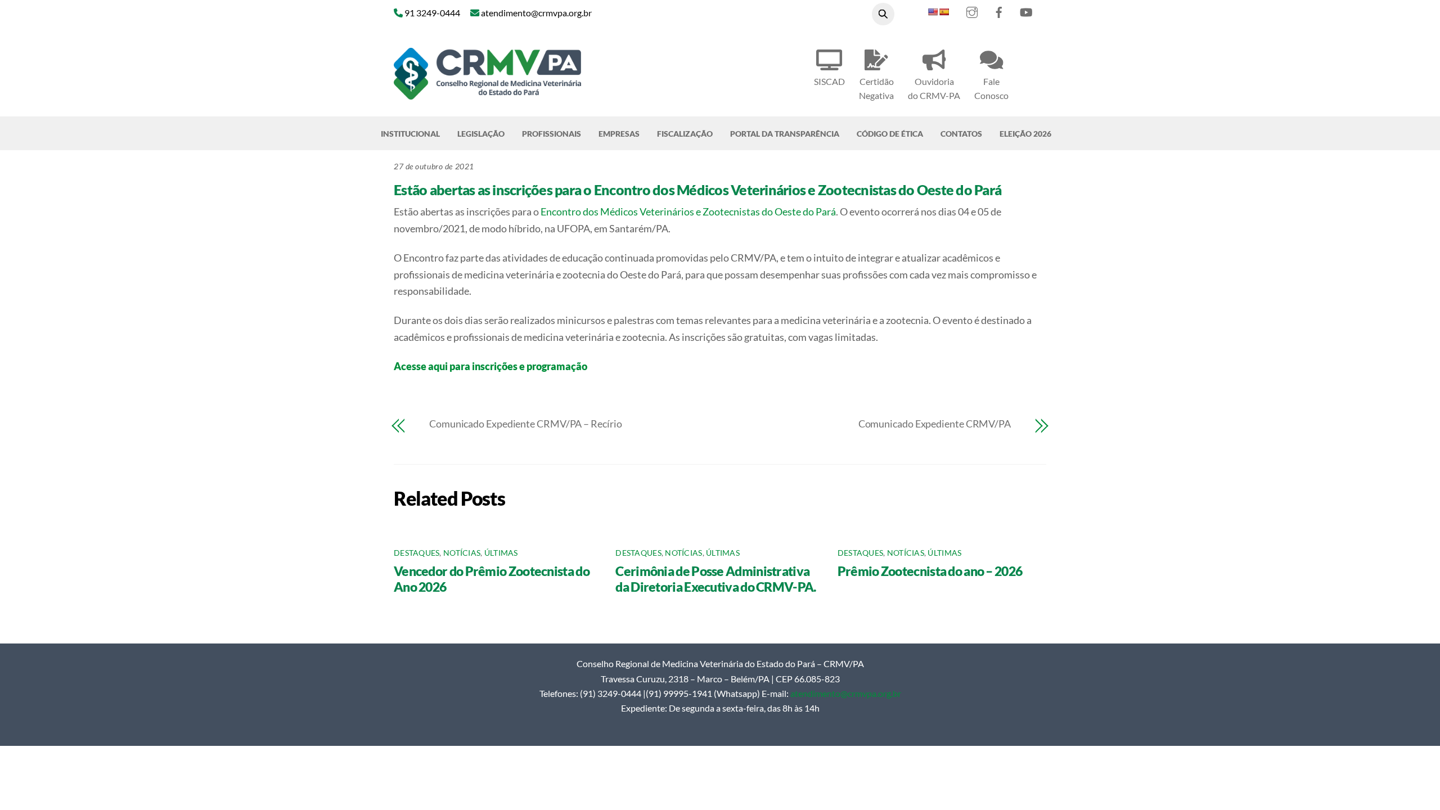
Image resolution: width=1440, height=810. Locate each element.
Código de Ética (890, 133)
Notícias (461, 552)
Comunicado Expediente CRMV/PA (934, 423)
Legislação (481, 133)
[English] (933, 11)
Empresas (619, 133)
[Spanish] (944, 11)
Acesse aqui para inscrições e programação (490, 366)
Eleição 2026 (1025, 133)
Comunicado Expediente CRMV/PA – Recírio (525, 423)
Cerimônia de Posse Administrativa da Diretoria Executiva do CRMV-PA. (715, 579)
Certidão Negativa (876, 88)
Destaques (416, 552)
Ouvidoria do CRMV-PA (934, 88)
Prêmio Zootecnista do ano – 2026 (930, 571)
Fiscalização (685, 133)
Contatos (961, 133)
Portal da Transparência (784, 133)
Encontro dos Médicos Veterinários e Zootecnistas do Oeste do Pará (688, 211)
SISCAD (829, 81)
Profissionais (551, 133)
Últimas (501, 552)
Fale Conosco (991, 88)
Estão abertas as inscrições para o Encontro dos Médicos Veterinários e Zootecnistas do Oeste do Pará (697, 189)
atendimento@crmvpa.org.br (845, 693)
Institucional (410, 133)
